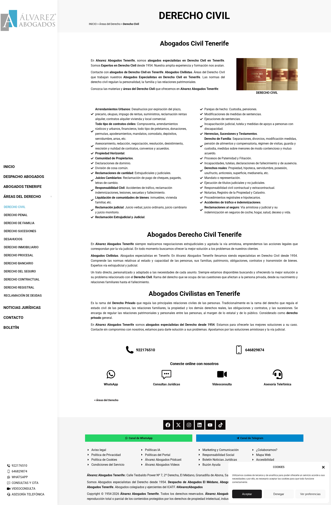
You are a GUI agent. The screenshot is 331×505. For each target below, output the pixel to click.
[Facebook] (168, 425)
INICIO (93, 23)
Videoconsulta (222, 384)
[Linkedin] (199, 425)
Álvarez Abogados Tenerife (139, 494)
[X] (178, 425)
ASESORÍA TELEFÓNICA (28, 494)
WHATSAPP (20, 477)
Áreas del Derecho (109, 23)
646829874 (19, 471)
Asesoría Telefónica (277, 384)
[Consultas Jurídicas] (166, 374)
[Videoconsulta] (222, 374)
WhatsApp (111, 384)
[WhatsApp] (111, 374)
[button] (323, 467)
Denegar (278, 494)
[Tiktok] (220, 425)
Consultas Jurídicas (166, 384)
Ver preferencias (310, 494)
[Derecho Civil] (267, 74)
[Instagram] (189, 425)
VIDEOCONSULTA (23, 488)
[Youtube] (210, 425)
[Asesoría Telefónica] (277, 374)
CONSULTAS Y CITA (25, 483)
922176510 (19, 465)
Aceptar (247, 494)
